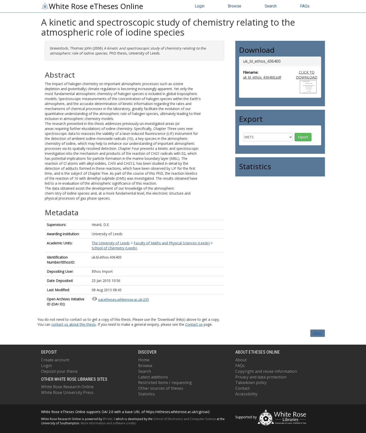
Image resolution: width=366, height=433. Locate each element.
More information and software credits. (109, 423)
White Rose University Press (67, 392)
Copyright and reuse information (266, 371)
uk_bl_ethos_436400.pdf (262, 77)
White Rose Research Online (67, 386)
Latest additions (153, 377)
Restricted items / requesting (165, 382)
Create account (55, 360)
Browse (234, 6)
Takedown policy (251, 382)
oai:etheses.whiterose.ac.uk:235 (123, 299)
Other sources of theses (160, 388)
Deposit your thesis (59, 371)
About (241, 360)
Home (143, 360)
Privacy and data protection (260, 377)
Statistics (146, 394)
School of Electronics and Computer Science (184, 419)
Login (199, 6)
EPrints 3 (109, 419)
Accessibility (246, 394)
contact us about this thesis (73, 324)
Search (271, 6)
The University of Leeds (111, 243)
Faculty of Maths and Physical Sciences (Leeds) (172, 243)
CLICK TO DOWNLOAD (306, 75)
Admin (317, 333)
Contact (242, 388)
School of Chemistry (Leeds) (114, 248)
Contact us (194, 324)
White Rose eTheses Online (96, 6)
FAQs (304, 6)
